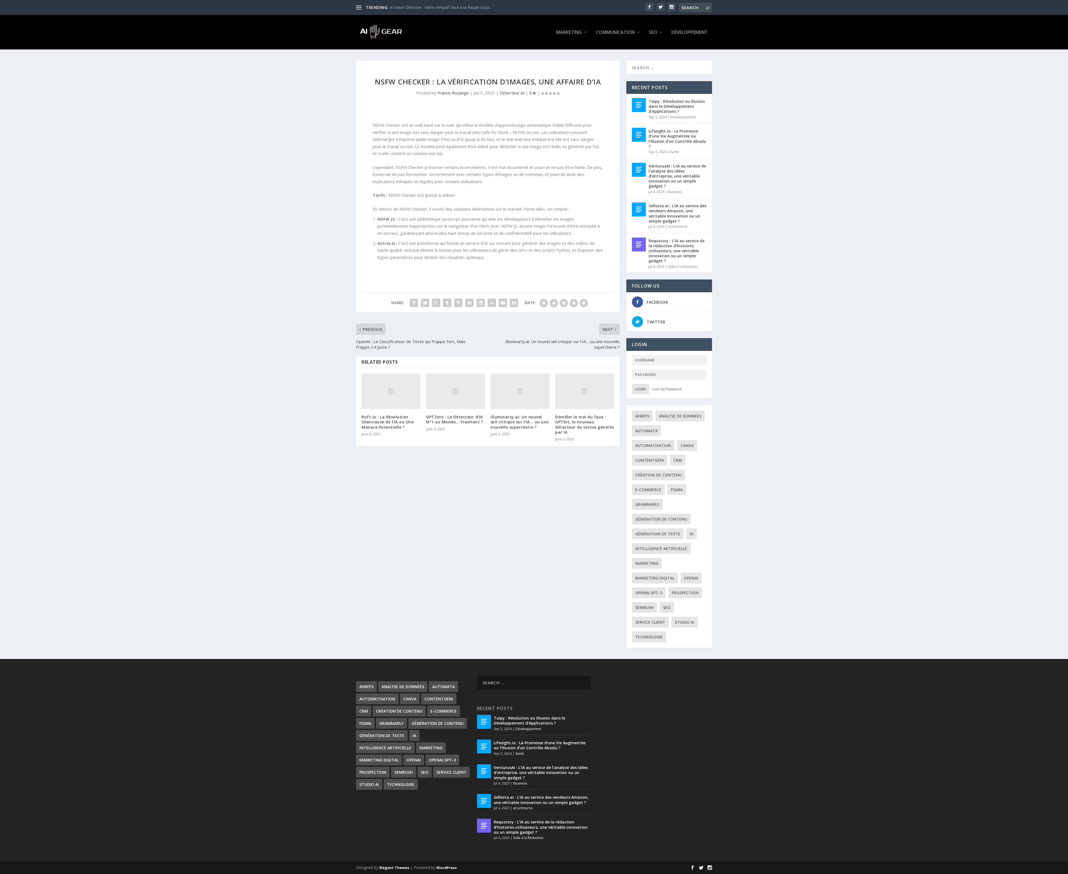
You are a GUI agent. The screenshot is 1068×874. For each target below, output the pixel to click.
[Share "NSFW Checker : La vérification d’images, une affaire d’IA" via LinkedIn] (469, 302)
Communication (615, 32)
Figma (677, 489)
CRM (677, 460)
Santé (674, 151)
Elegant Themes (394, 867)
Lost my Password (666, 389)
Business (675, 191)
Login (640, 389)
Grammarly (647, 504)
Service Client (650, 622)
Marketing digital (654, 578)
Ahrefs (642, 416)
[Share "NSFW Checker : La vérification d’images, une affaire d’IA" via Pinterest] (458, 302)
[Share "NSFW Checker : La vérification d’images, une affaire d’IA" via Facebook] (413, 302)
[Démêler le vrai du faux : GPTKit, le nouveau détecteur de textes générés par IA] (584, 391)
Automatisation (653, 445)
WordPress (446, 867)
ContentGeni (649, 460)
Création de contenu (658, 475)
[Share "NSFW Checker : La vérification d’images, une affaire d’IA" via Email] (502, 302)
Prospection (685, 592)
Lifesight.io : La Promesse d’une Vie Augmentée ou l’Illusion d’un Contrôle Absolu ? (677, 138)
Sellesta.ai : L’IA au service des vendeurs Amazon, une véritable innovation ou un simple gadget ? (677, 213)
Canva (687, 445)
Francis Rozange (453, 93)
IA (691, 533)
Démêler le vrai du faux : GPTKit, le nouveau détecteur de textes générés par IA (584, 424)
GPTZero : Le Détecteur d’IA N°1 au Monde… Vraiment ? (454, 419)
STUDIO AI (684, 622)
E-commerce (648, 489)
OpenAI (691, 578)
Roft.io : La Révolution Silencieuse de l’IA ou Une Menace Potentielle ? (388, 421)
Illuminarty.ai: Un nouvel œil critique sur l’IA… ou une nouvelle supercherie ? (520, 421)
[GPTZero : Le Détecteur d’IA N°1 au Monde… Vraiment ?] (455, 391)
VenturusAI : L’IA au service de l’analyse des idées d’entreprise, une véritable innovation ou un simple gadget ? (677, 176)
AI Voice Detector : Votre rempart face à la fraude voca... (440, 7)
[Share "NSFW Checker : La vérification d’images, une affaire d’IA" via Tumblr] (447, 302)
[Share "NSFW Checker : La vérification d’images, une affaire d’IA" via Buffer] (480, 302)
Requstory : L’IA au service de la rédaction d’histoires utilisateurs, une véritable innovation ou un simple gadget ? (676, 251)
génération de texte (657, 533)
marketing (646, 563)
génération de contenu (661, 519)
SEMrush (644, 607)
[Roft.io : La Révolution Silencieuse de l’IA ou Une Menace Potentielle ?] (391, 391)
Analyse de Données (680, 416)
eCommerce (678, 226)
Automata (646, 430)
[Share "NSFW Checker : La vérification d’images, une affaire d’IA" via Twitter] (425, 302)
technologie (649, 637)
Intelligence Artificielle (661, 548)
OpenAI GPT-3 (648, 592)
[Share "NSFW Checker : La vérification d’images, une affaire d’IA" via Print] (514, 302)
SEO (653, 32)
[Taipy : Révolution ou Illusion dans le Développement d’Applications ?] (639, 105)
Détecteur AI (512, 93)
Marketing (569, 32)
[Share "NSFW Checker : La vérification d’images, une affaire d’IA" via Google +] (436, 302)
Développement (689, 32)
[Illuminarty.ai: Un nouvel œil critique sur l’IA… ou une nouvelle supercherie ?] (520, 391)
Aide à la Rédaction (683, 266)
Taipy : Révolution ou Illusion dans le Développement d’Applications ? (677, 106)
